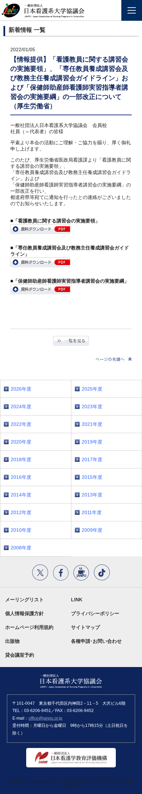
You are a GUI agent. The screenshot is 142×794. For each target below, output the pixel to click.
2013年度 (92, 495)
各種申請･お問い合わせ (96, 641)
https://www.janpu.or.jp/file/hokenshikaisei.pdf (40, 289)
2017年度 (92, 459)
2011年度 (92, 512)
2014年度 (21, 495)
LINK (76, 599)
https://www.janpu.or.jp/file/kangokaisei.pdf (40, 229)
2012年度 (21, 512)
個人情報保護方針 (24, 613)
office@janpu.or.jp (45, 718)
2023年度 (92, 406)
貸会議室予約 (19, 655)
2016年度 (21, 477)
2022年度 (21, 424)
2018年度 (21, 459)
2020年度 (21, 442)
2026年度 (21, 389)
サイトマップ (85, 627)
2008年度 (21, 547)
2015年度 (92, 477)
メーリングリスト (24, 599)
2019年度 (92, 442)
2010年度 (21, 530)
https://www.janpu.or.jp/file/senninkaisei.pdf (40, 262)
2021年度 (92, 424)
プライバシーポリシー (95, 613)
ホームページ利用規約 (29, 627)
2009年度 (92, 530)
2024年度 (21, 406)
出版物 (12, 641)
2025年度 (92, 389)
